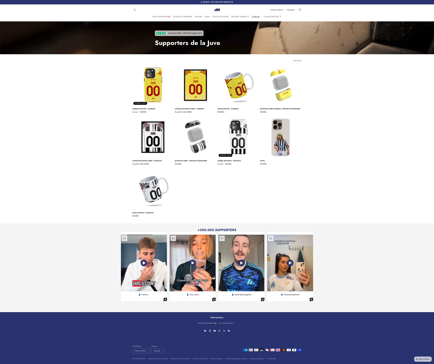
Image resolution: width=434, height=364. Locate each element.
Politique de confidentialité (180, 359)
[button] (134, 9)
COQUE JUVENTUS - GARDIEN (143, 109)
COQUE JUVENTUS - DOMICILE (229, 161)
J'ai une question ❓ (227, 323)
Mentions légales (217, 359)
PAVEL (262, 161)
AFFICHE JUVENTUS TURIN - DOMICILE (147, 161)
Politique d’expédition (256, 359)
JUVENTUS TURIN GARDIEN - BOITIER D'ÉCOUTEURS (280, 109)
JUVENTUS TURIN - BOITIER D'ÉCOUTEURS (191, 161)
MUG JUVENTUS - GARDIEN (227, 109)
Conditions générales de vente (236, 359)
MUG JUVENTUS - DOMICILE (143, 213)
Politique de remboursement (158, 359)
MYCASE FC (142, 359)
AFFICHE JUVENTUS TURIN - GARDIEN (189, 109)
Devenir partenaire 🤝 (207, 323)
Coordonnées (271, 359)
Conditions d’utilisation (200, 359)
